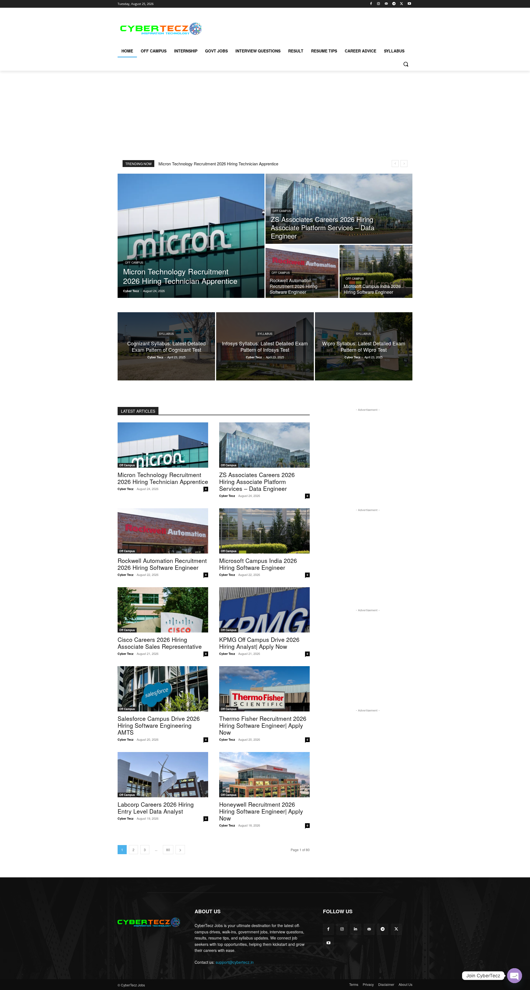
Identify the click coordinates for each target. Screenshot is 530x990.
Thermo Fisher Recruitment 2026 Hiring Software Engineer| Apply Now (262, 725)
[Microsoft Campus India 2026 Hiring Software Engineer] (376, 271)
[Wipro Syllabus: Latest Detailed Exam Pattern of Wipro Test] (363, 346)
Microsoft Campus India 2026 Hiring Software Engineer (258, 563)
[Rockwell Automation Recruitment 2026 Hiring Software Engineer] (302, 271)
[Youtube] (409, 4)
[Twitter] (401, 4)
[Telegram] (394, 4)
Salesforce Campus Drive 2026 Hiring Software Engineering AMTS (159, 725)
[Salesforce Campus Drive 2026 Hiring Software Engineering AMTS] (163, 688)
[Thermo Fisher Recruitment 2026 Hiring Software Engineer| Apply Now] (264, 688)
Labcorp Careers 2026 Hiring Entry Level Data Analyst (156, 807)
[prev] (395, 163)
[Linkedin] (355, 929)
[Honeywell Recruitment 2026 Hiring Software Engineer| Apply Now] (264, 774)
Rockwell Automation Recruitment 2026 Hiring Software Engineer (162, 563)
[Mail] (386, 4)
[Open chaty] (514, 975)
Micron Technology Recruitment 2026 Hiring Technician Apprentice (218, 163)
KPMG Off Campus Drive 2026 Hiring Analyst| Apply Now (259, 642)
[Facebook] (371, 4)
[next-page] (180, 849)
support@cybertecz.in (235, 962)
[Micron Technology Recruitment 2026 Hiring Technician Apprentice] (191, 236)
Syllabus (166, 334)
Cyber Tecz (126, 489)
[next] (404, 163)
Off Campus (134, 262)
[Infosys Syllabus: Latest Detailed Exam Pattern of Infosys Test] (265, 346)
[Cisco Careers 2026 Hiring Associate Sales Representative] (163, 609)
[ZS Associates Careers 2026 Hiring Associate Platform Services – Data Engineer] (339, 209)
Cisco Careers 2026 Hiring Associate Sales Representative (160, 642)
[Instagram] (378, 4)
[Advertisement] (306, 27)
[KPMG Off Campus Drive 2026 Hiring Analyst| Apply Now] (264, 609)
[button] (405, 64)
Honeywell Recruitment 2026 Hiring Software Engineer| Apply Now (261, 811)
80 (168, 849)
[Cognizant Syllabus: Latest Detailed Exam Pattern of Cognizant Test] (166, 346)
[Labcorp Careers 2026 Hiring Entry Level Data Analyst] (163, 774)
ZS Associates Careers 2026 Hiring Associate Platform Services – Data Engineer (257, 481)
